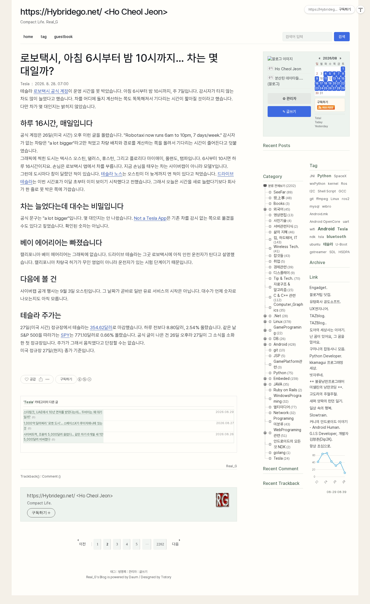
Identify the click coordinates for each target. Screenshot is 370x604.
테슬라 (328, 244)
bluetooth (336, 236)
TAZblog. (317, 316)
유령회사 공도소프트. (325, 302)
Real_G (91, 577)
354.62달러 (101, 327)
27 (334, 88)
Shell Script (327, 191)
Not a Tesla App (150, 218)
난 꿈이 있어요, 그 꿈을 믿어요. (327, 339)
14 (338, 78)
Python (324, 176)
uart (346, 222)
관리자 (133, 572)
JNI (312, 176)
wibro (326, 206)
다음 (175, 544)
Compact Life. (39, 503)
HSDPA (344, 252)
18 (325, 83)
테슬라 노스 (111, 174)
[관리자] (289, 98)
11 (325, 78)
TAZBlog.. (318, 323)
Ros (344, 184)
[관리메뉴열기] (360, 9)
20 (334, 83)
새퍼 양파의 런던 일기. (326, 401)
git (312, 199)
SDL (332, 252)
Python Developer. (326, 356)
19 (330, 83)
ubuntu (315, 244)
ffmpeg (322, 199)
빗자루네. (317, 375)
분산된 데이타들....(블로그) (285, 81)
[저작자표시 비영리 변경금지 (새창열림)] (84, 379)
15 (343, 78)
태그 (113, 572)
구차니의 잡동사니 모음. (327, 349)
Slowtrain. (318, 415)
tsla (321, 237)
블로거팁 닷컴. (320, 295)
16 (317, 83)
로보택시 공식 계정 (51, 91)
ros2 (345, 199)
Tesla (25, 84)
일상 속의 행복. (321, 408)
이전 (82, 544)
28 (338, 88)
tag (44, 36)
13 (334, 78)
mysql (314, 206)
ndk (313, 237)
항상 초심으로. (320, 446)
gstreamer (318, 252)
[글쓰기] (289, 111)
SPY (65, 335)
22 (343, 83)
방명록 (122, 572)
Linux (335, 199)
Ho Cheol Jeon (288, 69)
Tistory (166, 577)
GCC (342, 191)
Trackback (30, 476)
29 (343, 88)
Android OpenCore (325, 222)
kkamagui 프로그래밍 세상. (326, 365)
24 (321, 88)
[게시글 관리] (47, 379)
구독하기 (322, 102)
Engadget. (318, 287)
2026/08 (330, 58)
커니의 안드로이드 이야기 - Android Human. (329, 424)
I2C (312, 191)
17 (321, 83)
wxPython (317, 184)
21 (338, 83)
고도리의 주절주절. (324, 394)
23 (317, 88)
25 (325, 88)
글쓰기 (143, 572)
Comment (51, 476)
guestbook (63, 36)
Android (326, 228)
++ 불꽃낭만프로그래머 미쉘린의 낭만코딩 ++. (327, 384)
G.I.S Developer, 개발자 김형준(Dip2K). (329, 436)
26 (330, 88)
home (28, 36)
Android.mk (319, 214)
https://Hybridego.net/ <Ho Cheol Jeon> (94, 12)
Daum (133, 577)
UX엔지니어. (319, 309)
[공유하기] (40, 379)
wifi (312, 229)
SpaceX (340, 176)
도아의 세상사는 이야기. (327, 330)
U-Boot (341, 244)
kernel (333, 184)
